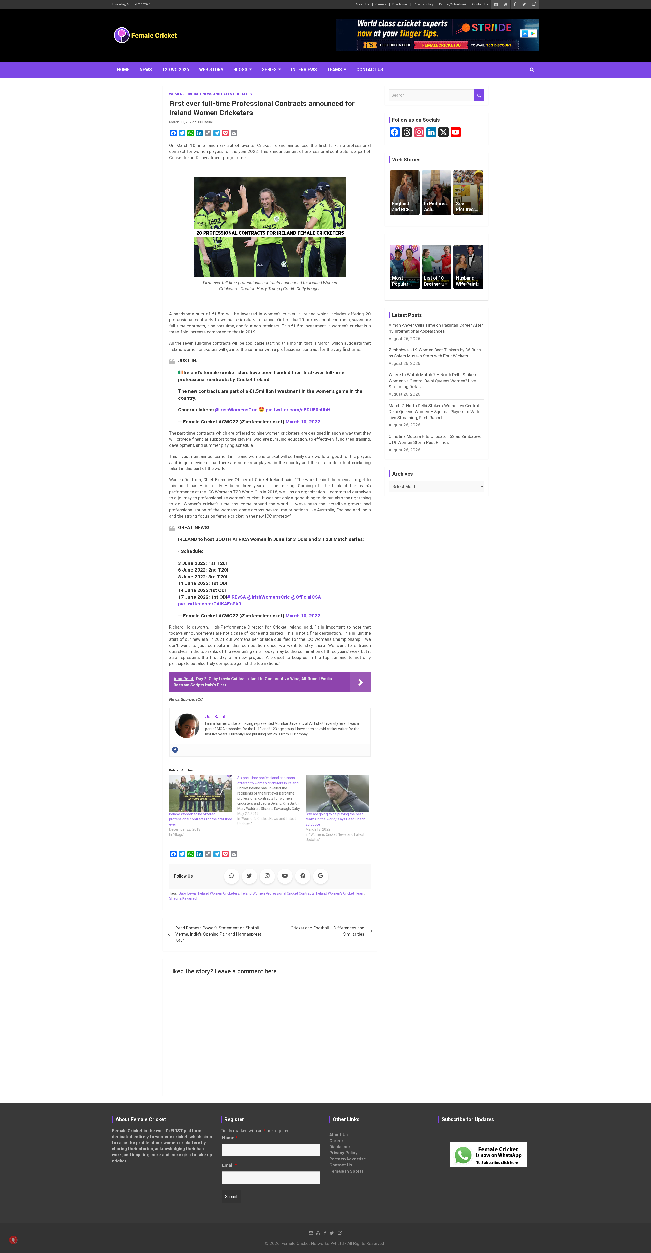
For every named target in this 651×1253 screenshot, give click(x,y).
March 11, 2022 (181, 122)
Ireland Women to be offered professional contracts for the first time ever (200, 819)
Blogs (240, 69)
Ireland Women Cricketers (218, 893)
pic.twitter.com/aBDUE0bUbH (298, 410)
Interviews (304, 69)
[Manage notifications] (13, 1240)
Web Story (211, 69)
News (146, 69)
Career (336, 1140)
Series (269, 69)
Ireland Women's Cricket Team (340, 893)
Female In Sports (346, 1171)
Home (123, 69)
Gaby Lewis (188, 893)
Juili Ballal (205, 122)
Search (479, 95)
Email (229, 1165)
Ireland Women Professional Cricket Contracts (278, 893)
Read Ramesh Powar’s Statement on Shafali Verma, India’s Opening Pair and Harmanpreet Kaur (218, 934)
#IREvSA (236, 597)
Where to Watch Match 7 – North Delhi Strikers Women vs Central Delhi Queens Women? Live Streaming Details (433, 380)
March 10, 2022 (303, 422)
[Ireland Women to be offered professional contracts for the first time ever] (200, 793)
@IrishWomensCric (236, 410)
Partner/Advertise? (452, 4)
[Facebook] (175, 750)
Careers (381, 4)
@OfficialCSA (306, 597)
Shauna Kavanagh (183, 898)
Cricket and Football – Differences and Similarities (327, 931)
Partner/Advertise (347, 1158)
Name (230, 1137)
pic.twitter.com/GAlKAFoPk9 (209, 604)
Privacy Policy (423, 4)
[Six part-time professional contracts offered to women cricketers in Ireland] (271, 800)
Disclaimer (400, 4)
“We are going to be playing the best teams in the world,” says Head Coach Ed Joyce (335, 819)
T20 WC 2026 (175, 69)
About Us (362, 4)
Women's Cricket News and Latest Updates (210, 94)
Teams (334, 69)
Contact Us (480, 4)
